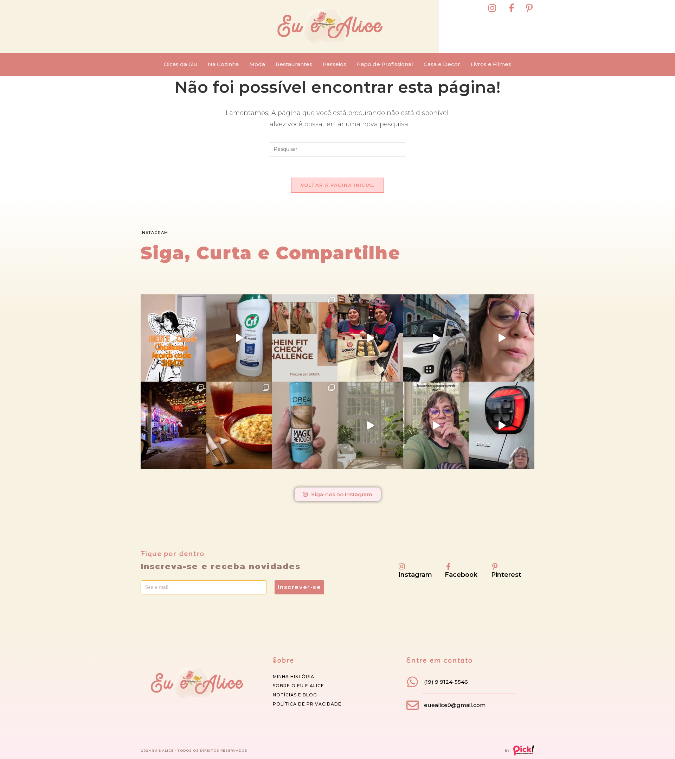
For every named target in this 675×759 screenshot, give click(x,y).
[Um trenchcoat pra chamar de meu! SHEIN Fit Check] (305, 338)
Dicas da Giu (180, 64)
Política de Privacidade (307, 704)
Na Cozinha (223, 64)
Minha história (293, 676)
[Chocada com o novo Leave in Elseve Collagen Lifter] (370, 425)
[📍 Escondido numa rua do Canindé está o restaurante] (173, 425)
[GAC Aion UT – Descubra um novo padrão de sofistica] (501, 425)
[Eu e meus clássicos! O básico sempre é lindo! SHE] (173, 338)
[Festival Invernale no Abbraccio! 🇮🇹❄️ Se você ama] (239, 425)
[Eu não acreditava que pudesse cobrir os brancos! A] (305, 425)
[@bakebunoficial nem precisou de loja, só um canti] (370, 338)
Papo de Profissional (385, 64)
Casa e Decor (442, 64)
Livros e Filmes (491, 64)
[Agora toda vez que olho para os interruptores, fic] (239, 338)
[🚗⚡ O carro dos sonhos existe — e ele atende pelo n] (436, 338)
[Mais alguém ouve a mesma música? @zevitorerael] (436, 425)
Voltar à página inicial (338, 185)
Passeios (334, 64)
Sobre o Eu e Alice (298, 685)
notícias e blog (295, 694)
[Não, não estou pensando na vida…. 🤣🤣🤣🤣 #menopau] (501, 338)
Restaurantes (294, 64)
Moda (257, 64)
